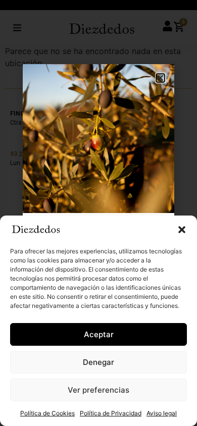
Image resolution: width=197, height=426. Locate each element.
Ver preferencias (98, 390)
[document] (98, 213)
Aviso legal (161, 413)
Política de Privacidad (110, 413)
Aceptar (99, 334)
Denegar (98, 362)
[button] (182, 230)
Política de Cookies (47, 413)
